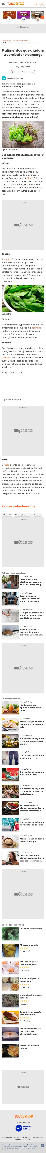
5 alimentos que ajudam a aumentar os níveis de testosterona (32, 791)
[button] (42, 17)
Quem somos (7, 1137)
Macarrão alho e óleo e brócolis (31, 996)
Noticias (16, 41)
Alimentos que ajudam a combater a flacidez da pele (32, 724)
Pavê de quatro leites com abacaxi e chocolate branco (30, 1031)
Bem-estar (37, 515)
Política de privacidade (22, 1137)
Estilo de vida (24, 41)
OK (42, 1146)
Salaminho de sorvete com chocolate (30, 1013)
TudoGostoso (6, 41)
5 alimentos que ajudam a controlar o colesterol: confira (32, 741)
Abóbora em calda (29, 945)
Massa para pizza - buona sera (29, 979)
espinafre (36, 327)
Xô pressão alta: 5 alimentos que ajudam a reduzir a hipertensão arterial (32, 808)
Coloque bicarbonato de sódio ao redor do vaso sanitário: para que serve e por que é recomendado (32, 615)
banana (7, 259)
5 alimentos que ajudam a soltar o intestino (32, 756)
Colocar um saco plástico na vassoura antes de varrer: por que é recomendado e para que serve (31, 582)
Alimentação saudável (22, 515)
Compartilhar (25, 67)
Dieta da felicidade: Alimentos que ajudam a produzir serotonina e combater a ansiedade (32, 858)
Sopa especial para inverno (29, 1046)
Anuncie (18, 1139)
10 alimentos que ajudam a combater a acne (30, 708)
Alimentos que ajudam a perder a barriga (32, 840)
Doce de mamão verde (31, 928)
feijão (6, 464)
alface (30, 178)
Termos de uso (37, 1137)
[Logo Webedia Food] (23, 1128)
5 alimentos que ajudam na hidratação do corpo (32, 823)
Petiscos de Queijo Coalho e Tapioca (29, 963)
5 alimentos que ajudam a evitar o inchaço (32, 773)
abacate (6, 357)
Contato (26, 1139)
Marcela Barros (16, 78)
